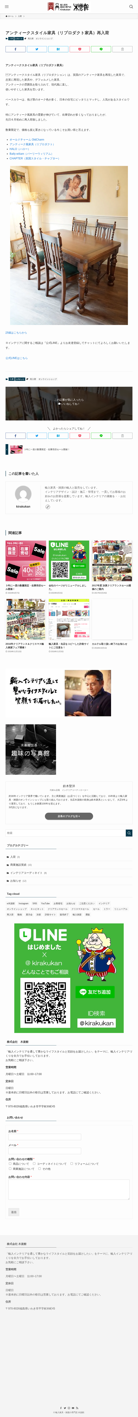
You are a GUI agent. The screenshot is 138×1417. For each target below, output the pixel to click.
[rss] (77, 1408)
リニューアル (120, 909)
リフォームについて (87, 1163)
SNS (34, 903)
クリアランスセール (57, 909)
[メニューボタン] (6, 6)
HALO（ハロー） (20, 149)
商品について (21, 1163)
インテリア (104, 903)
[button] (16, 49)
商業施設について (23, 1168)
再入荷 (30, 39)
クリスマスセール (80, 909)
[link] (48, 507)
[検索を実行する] (129, 833)
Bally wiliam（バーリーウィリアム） (32, 153)
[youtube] (73, 1408)
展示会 (29, 914)
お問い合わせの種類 (21, 1159)
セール (96, 909)
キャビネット (37, 909)
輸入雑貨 (77, 914)
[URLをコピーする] (122, 49)
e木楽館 (11, 903)
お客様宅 (58, 903)
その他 (46, 1168)
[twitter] (64, 1408)
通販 (87, 914)
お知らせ (19, 39)
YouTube (45, 903)
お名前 (13, 1131)
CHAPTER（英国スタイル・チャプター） (35, 158)
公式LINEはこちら (17, 358)
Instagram (23, 903)
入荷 (11, 39)
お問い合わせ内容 (20, 1177)
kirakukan (23, 506)
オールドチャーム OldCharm (27, 139)
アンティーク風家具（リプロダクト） (32, 144)
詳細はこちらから (16, 332)
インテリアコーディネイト (28, 872)
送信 (13, 1212)
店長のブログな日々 (69, 816)
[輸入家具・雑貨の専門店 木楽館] (69, 6)
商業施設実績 (21, 864)
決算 (39, 914)
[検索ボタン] (131, 6)
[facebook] (60, 1408)
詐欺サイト (50, 914)
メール (13, 1145)
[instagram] (69, 1408)
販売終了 (64, 914)
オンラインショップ (44, 39)
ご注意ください (87, 903)
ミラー (107, 909)
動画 (20, 914)
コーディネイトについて (52, 1163)
